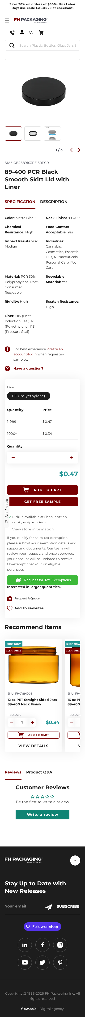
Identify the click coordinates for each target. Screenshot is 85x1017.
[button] (7, 20)
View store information (33, 529)
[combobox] (42, 45)
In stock (14, 714)
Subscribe (68, 906)
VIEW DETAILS (33, 746)
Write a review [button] (42, 814)
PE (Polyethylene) (28, 396)
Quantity (14, 446)
